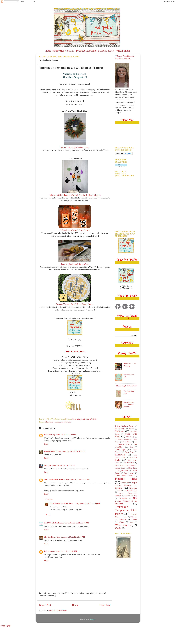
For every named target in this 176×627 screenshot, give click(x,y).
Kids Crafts (119, 465)
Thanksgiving (123, 498)
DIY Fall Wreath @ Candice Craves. (75, 147)
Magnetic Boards (120, 468)
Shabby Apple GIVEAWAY (126, 386)
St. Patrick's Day (131, 490)
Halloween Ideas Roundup (130, 365)
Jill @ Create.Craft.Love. (54, 523)
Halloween (120, 455)
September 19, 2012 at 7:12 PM (63, 465)
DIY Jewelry (130, 437)
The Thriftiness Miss (52, 537)
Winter (121, 522)
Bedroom (131, 429)
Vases (135, 519)
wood (131, 522)
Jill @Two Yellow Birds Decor (61, 503)
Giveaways (120, 449)
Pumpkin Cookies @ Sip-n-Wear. (75, 264)
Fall (135, 442)
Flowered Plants (123, 444)
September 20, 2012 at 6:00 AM (77, 523)
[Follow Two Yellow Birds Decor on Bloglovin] (124, 154)
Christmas (119, 431)
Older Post (105, 605)
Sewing (120, 490)
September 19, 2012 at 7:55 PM (77, 479)
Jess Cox (47, 465)
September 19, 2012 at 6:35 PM (64, 435)
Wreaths (118, 528)
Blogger (92, 619)
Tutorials (133, 517)
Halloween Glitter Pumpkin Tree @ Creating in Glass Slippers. (75, 195)
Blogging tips (5, 626)
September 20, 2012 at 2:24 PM (88, 503)
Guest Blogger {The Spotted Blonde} (129, 404)
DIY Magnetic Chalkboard (123, 439)
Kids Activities (128, 463)
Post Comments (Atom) (58, 610)
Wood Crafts (123, 525)
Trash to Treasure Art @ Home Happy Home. (74, 304)
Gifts (131, 447)
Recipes (118, 488)
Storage (121, 493)
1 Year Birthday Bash (124, 426)
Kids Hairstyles (130, 465)
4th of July (119, 429)
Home (75, 605)
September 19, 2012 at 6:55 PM (73, 451)
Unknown (48, 435)
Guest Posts (129, 452)
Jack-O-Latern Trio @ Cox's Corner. (75, 230)
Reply (46, 444)
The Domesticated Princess (54, 479)
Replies (49, 499)
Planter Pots (125, 483)
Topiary (124, 517)
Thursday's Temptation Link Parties (58, 422)
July (124, 457)
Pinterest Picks (126, 478)
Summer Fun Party (131, 496)
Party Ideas (128, 473)
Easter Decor (127, 442)
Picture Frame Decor (123, 476)
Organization (123, 470)
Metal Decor (132, 468)
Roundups (133, 488)
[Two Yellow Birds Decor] (74, 334)
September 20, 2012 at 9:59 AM (73, 537)
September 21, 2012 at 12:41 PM (64, 551)
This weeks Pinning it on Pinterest (126, 501)
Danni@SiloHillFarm (52, 451)
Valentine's (123, 519)
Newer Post (45, 605)
